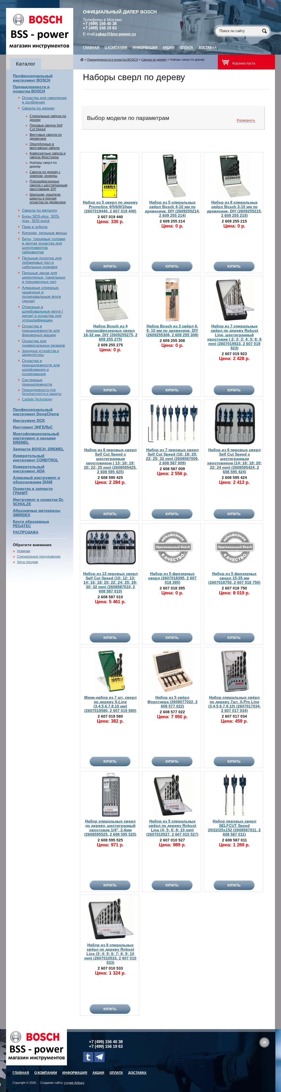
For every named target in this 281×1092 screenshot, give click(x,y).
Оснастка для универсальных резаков (43, 343)
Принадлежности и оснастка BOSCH (31, 89)
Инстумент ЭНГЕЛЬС (33, 427)
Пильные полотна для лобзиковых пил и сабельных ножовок (42, 262)
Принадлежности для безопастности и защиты (41, 392)
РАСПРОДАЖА (25, 532)
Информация (145, 47)
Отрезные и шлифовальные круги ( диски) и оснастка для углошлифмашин (42, 313)
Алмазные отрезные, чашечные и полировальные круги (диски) (41, 294)
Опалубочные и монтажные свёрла (45, 146)
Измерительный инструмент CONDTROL (35, 457)
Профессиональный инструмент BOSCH (33, 78)
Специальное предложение (39, 556)
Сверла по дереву (38, 108)
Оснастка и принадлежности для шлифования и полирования (41, 367)
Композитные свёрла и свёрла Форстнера (48, 155)
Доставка (207, 47)
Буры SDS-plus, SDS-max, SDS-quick (41, 218)
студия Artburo (74, 1082)
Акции (169, 47)
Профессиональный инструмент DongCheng (36, 411)
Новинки (23, 551)
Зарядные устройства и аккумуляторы (40, 353)
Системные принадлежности (37, 382)
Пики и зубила (34, 226)
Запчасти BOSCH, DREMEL (38, 449)
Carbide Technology (37, 399)
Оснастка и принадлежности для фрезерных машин (41, 330)
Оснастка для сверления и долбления (44, 100)
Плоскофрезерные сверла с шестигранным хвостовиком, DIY (48, 185)
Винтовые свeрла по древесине (46, 137)
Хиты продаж (27, 562)
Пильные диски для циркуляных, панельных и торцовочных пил (43, 277)
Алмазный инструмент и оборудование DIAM (36, 479)
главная (91, 47)
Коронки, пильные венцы (44, 233)
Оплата (186, 47)
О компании (116, 47)
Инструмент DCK (29, 420)
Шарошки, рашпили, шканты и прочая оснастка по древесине (48, 198)
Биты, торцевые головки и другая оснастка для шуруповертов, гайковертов (43, 245)
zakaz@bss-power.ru (115, 34)
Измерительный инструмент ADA (29, 468)
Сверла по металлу (39, 210)
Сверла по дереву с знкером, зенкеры (45, 174)
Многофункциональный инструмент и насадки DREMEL (36, 438)
